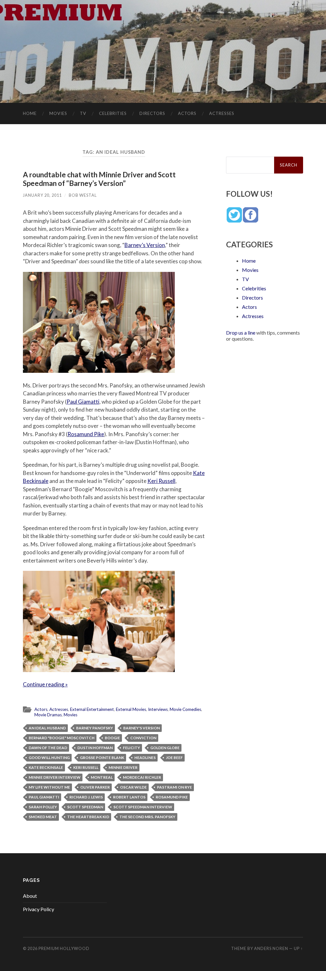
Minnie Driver (123, 767)
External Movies (131, 709)
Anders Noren (271, 948)
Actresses (221, 113)
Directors (152, 113)
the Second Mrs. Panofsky (147, 816)
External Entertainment (92, 709)
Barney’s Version (144, 245)
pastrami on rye (174, 787)
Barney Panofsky (94, 728)
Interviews (158, 709)
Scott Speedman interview (142, 806)
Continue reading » (45, 684)
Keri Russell (161, 481)
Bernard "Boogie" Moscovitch (62, 737)
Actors (187, 113)
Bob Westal (83, 195)
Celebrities (113, 113)
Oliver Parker (95, 787)
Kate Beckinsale (46, 767)
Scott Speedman (85, 806)
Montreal (102, 777)
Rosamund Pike (85, 434)
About (30, 896)
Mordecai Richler (142, 777)
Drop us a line (240, 333)
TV (83, 113)
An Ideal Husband (47, 728)
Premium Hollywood (64, 948)
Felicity (131, 747)
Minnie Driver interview (55, 777)
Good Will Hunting (49, 757)
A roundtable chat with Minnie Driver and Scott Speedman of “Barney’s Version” (99, 179)
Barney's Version (141, 728)
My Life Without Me (49, 787)
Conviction (143, 737)
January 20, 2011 (42, 195)
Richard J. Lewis (86, 797)
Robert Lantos (129, 797)
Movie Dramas (48, 714)
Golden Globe (165, 747)
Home (30, 113)
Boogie (112, 737)
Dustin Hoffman (95, 747)
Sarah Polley (43, 806)
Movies (58, 113)
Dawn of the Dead (48, 747)
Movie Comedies (185, 709)
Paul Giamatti (83, 401)
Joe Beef (174, 757)
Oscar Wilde (133, 787)
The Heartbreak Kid (88, 816)
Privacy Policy (38, 909)
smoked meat (43, 816)
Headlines (145, 757)
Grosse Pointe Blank (102, 757)
